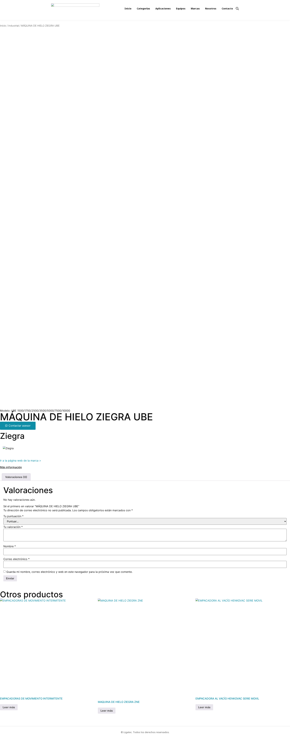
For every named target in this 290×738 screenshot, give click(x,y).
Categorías (143, 8)
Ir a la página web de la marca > (20, 460)
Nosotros (210, 8)
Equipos (180, 8)
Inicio (128, 8)
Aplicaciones (163, 8)
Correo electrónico (16, 559)
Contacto (227, 8)
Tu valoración (13, 527)
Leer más (9, 707)
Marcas (195, 8)
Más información (11, 467)
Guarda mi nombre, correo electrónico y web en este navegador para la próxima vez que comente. (69, 571)
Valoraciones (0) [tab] (16, 477)
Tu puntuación (13, 516)
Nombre (9, 546)
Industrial (13, 25)
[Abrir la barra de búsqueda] (237, 8)
